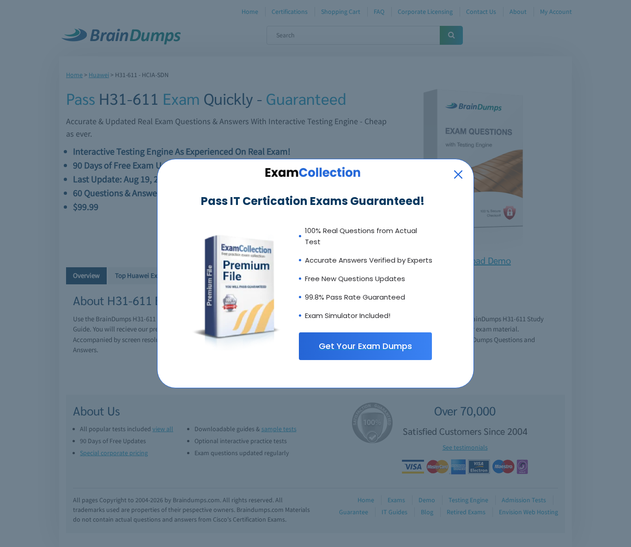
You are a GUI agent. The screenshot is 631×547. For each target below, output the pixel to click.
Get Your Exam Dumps (365, 346)
